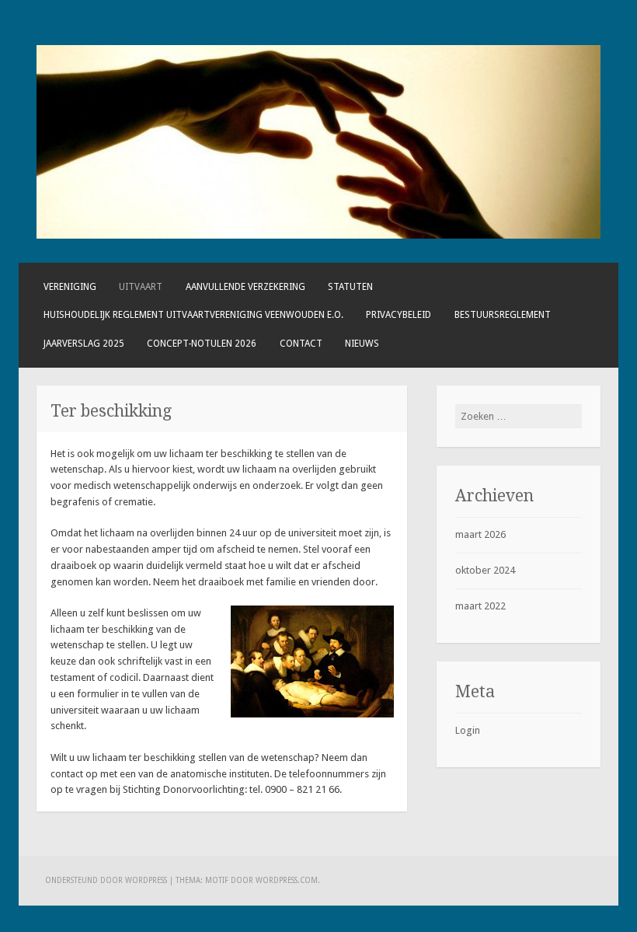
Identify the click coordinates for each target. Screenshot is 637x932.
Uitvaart (140, 286)
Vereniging (70, 286)
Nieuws (362, 343)
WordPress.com (287, 880)
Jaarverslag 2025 (84, 343)
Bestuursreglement (502, 314)
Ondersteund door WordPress (106, 880)
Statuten (350, 286)
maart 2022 (480, 606)
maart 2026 (480, 534)
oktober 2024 (485, 570)
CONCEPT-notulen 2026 (201, 343)
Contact (301, 343)
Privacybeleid (398, 314)
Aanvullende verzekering (245, 286)
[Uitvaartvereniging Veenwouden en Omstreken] (318, 235)
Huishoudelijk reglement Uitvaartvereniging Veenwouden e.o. (193, 314)
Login (467, 730)
